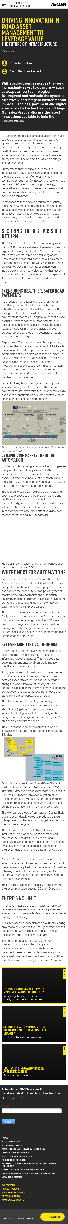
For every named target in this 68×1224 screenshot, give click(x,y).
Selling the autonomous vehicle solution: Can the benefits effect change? (34, 1024)
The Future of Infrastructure (20, 4)
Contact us (8, 1185)
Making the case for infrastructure (23, 1169)
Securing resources (14, 1160)
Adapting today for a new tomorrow (23, 1149)
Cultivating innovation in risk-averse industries (34, 1062)
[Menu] (4, 4)
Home (5, 1138)
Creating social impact (15, 1152)
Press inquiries (11, 1196)
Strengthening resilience (17, 1156)
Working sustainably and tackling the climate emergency (29, 1164)
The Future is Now (12, 1145)
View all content (12, 1177)
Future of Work (11, 1141)
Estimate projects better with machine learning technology (34, 985)
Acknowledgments (13, 1200)
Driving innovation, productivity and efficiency (30, 1173)
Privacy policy (10, 1188)
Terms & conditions (13, 1192)
